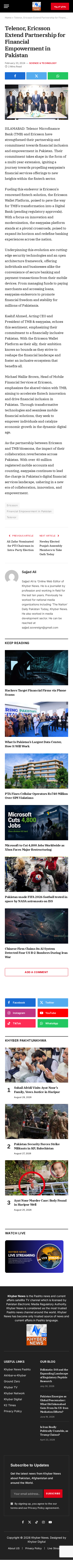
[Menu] (6, 6)
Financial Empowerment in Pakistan (29, 511)
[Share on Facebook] (15, 76)
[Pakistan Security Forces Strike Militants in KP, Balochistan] (36, 1121)
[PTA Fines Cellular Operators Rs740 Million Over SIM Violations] (36, 771)
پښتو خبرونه (60, 6)
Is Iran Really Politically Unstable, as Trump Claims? (54, 1430)
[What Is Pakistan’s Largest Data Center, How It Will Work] (36, 719)
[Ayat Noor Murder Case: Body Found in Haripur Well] (36, 1177)
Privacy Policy (36, 1507)
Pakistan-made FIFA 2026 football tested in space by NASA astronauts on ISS (36, 899)
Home (8, 17)
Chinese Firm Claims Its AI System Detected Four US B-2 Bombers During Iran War (36, 953)
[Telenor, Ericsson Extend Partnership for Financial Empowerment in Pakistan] (36, 102)
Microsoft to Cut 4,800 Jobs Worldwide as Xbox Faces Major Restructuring (34, 847)
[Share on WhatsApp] (58, 76)
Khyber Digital (37, 1541)
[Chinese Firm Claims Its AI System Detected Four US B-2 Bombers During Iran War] (36, 926)
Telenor (12, 517)
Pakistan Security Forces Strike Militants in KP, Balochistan (37, 1146)
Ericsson (12, 505)
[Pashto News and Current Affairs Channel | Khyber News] (36, 6)
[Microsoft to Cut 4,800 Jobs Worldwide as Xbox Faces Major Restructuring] (36, 822)
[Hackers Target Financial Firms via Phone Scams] (36, 667)
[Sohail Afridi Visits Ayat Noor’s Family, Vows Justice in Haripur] (36, 1065)
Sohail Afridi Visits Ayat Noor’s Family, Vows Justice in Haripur (37, 1090)
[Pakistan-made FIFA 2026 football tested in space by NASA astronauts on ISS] (36, 874)
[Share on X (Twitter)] (36, 76)
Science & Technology (43, 63)
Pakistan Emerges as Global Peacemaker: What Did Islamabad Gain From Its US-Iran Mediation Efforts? (54, 1404)
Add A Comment (36, 972)
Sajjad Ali (29, 572)
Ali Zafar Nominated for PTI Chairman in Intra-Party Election (20, 546)
